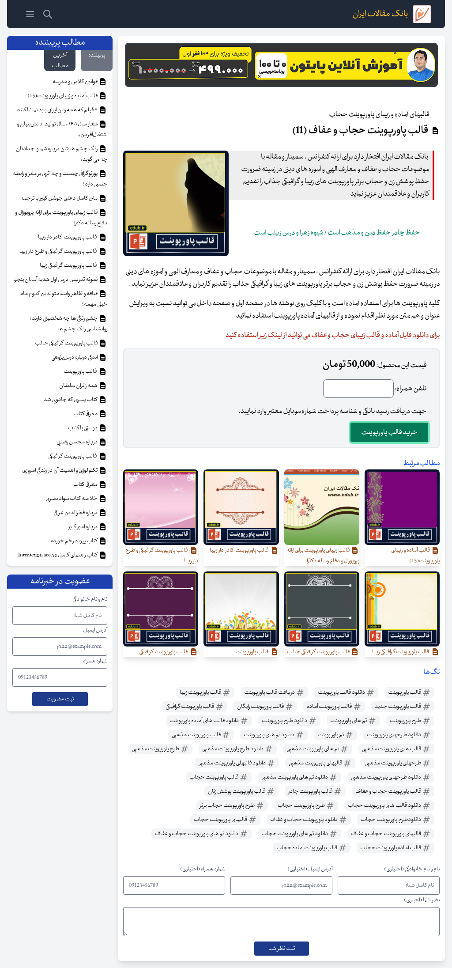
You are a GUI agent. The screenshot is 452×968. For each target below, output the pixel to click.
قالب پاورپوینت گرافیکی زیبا (69, 265)
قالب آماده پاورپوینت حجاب (391, 848)
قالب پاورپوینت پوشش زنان (237, 791)
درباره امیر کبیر (83, 527)
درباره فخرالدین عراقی (75, 513)
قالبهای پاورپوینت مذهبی (316, 763)
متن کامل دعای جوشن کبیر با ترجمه (59, 198)
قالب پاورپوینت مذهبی (197, 735)
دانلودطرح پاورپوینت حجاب (391, 820)
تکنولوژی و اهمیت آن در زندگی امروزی (60, 470)
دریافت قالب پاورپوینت (270, 692)
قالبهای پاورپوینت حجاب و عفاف (386, 834)
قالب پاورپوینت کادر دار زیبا (68, 237)
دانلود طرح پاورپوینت (285, 721)
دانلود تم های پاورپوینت (269, 735)
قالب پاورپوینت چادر (310, 791)
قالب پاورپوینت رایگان (261, 707)
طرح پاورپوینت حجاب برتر (228, 805)
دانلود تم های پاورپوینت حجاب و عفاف (197, 834)
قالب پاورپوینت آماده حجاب (307, 848)
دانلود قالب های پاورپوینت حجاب (385, 805)
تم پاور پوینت (331, 735)
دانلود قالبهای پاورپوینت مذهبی (232, 763)
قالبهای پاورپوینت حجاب (221, 820)
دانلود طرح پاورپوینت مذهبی (233, 749)
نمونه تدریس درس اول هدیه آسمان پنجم (55, 280)
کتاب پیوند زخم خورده (74, 541)
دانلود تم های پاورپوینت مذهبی (295, 777)
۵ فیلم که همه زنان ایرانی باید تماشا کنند (57, 110)
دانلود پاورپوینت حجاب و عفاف (304, 820)
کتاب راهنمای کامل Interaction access (58, 555)
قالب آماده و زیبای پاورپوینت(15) (62, 96)
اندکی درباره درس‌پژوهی (74, 357)
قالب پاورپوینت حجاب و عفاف (388, 791)
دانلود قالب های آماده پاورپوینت (205, 721)
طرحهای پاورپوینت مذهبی (393, 763)
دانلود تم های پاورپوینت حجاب (295, 834)
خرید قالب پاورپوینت (389, 432)
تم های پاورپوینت (349, 721)
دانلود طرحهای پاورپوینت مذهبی (386, 777)
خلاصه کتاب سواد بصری (71, 499)
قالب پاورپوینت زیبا (201, 692)
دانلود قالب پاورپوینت (342, 692)
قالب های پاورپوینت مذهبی (392, 749)
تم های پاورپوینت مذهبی (313, 749)
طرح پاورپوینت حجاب (302, 805)
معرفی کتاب (85, 414)
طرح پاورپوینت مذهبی (156, 749)
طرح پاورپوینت (406, 721)
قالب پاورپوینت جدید (398, 707)
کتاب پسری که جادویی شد (71, 400)
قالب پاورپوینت (405, 692)
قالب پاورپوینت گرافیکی (190, 707)
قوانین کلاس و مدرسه (75, 82)
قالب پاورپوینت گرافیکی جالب (66, 343)
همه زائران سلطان (78, 385)
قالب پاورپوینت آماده (330, 707)
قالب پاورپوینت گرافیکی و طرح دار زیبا (58, 251)
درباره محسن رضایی (77, 442)
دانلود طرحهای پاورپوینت (394, 735)
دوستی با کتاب (83, 428)
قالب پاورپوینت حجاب (214, 777)
